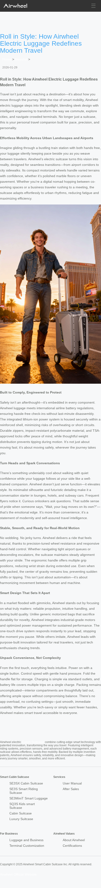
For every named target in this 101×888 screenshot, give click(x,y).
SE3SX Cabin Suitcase (26, 783)
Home (6, 59)
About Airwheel (74, 840)
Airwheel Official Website (18, 874)
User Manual (72, 783)
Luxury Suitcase (21, 819)
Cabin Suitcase (33, 742)
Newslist (21, 59)
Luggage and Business (26, 840)
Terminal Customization (26, 845)
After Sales (71, 789)
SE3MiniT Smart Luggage (28, 798)
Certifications (72, 845)
